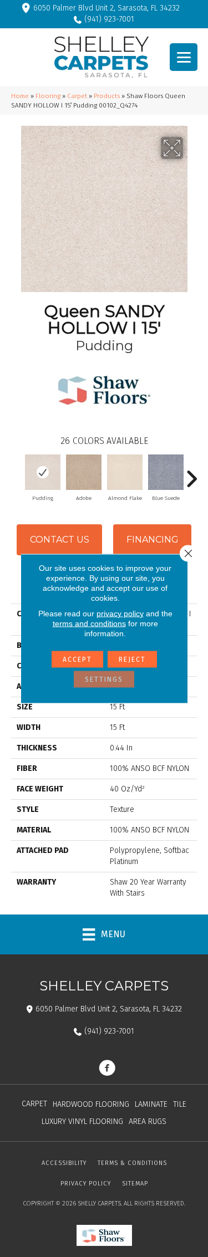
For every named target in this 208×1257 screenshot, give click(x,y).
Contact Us (59, 539)
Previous (16, 473)
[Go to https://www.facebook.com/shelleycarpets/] (107, 1069)
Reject (132, 659)
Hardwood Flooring (91, 1104)
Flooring (47, 96)
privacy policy (120, 613)
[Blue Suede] (165, 472)
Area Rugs (147, 1121)
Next (191, 473)
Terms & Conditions (132, 1163)
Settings (104, 679)
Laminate (151, 1104)
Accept (77, 659)
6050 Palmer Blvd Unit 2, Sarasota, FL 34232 (106, 8)
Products (107, 96)
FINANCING (152, 539)
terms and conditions (89, 623)
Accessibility (64, 1163)
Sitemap (135, 1183)
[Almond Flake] (124, 472)
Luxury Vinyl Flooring (82, 1121)
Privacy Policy (85, 1183)
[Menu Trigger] (183, 57)
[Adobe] (83, 472)
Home (20, 96)
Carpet (77, 96)
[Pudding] (42, 472)
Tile (179, 1104)
